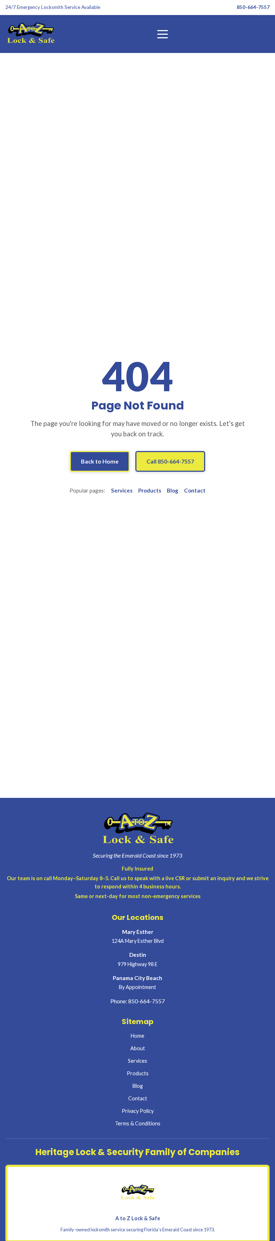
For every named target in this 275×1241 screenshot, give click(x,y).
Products (149, 490)
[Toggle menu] (162, 34)
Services (121, 490)
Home (137, 1036)
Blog (172, 490)
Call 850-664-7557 (170, 461)
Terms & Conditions (137, 1123)
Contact (195, 490)
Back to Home (100, 461)
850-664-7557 (253, 7)
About (137, 1048)
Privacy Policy (138, 1111)
